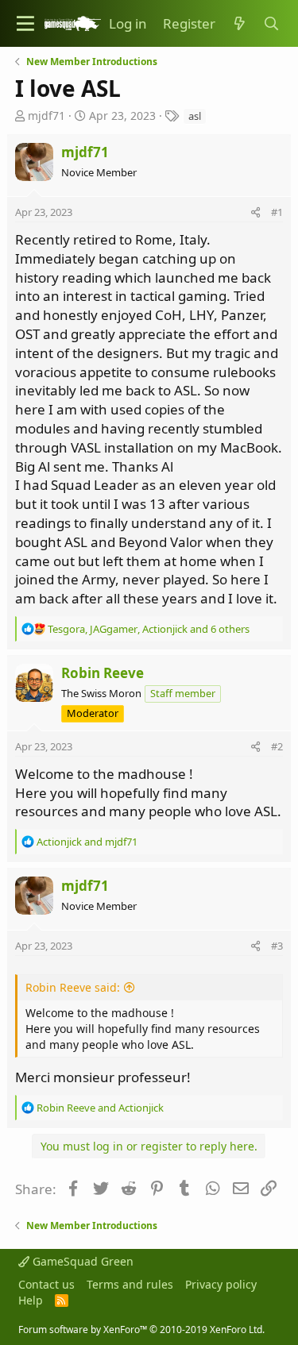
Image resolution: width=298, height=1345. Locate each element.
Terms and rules (130, 1284)
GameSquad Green (81, 1261)
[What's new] (239, 24)
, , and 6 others (149, 629)
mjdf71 (46, 115)
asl (194, 116)
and (87, 841)
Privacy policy (221, 1284)
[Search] (271, 24)
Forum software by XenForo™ (141, 1329)
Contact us (46, 1284)
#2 (277, 746)
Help (30, 1300)
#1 (277, 212)
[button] (25, 23)
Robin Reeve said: (72, 987)
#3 (277, 945)
